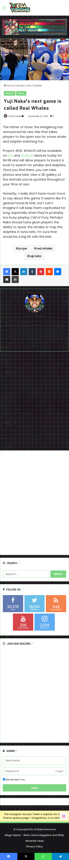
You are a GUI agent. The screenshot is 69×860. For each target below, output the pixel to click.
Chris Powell (14, 116)
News (21, 93)
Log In (34, 788)
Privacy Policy (34, 846)
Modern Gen (24, 85)
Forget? (60, 771)
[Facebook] (6, 271)
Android (27, 155)
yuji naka (35, 256)
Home (10, 85)
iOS (10, 155)
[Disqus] (34, 402)
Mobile (38, 85)
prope (22, 248)
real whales (44, 248)
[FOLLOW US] (63, 816)
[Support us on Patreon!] (34, 27)
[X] (15, 271)
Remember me (15, 779)
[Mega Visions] (19, 7)
